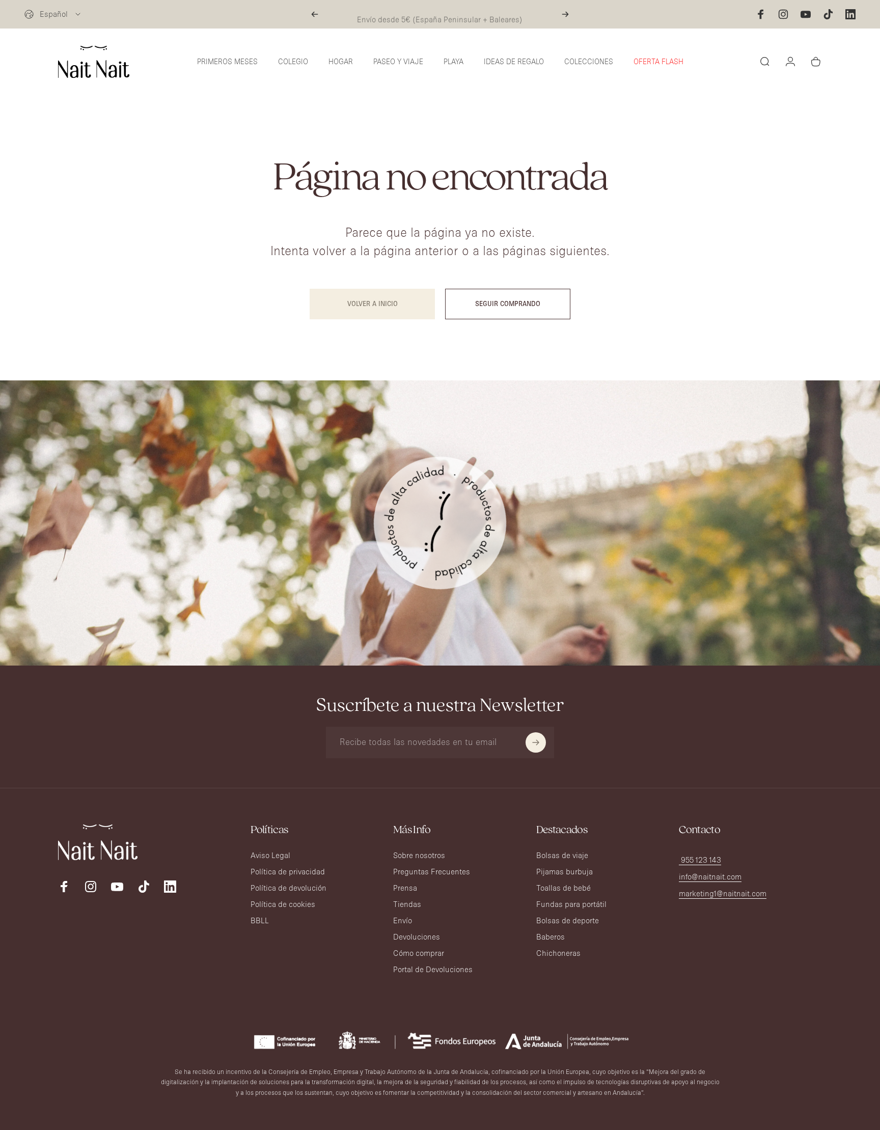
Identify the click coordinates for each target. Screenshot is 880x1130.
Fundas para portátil (571, 904)
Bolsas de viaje (562, 855)
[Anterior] (315, 14)
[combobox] (53, 14)
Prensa (405, 888)
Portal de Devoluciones (433, 969)
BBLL (260, 920)
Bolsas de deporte (567, 920)
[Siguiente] (565, 14)
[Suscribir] (536, 742)
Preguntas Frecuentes (431, 871)
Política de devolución (288, 888)
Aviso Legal (270, 855)
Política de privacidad (288, 871)
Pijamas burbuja (564, 871)
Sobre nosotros (419, 855)
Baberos (550, 936)
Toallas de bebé (563, 888)
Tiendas (407, 904)
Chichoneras (558, 953)
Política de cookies (283, 904)
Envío (402, 920)
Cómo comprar (418, 953)
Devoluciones (416, 936)
